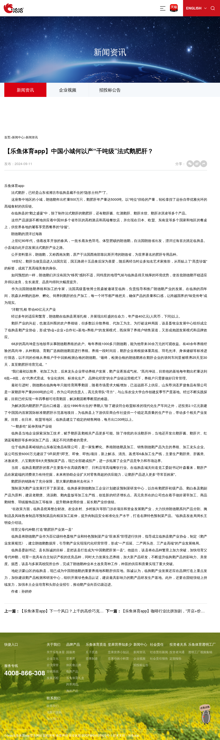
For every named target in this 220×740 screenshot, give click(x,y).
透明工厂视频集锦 (200, 652)
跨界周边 (72, 684)
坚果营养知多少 (120, 644)
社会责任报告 (159, 658)
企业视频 (67, 90)
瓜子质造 (92, 652)
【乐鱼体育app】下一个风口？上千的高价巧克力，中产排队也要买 (77, 610)
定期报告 (176, 658)
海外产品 (72, 690)
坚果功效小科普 (118, 658)
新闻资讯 (25, 90)
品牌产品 (73, 644)
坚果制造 (92, 658)
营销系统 (53, 671)
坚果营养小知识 (118, 652)
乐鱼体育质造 (96, 644)
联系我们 (53, 698)
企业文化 (53, 658)
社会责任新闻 (159, 652)
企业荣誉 (53, 665)
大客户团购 (54, 712)
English (194, 8)
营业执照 (75, 735)
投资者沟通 (177, 652)
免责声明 (62, 735)
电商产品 (72, 671)
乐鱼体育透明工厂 (202, 644)
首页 (7, 137)
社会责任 (157, 644)
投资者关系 (178, 644)
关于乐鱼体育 (56, 652)
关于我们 (53, 644)
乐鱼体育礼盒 (75, 678)
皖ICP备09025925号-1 (97, 735)
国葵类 (70, 652)
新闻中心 (18, 137)
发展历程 (53, 678)
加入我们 (53, 718)
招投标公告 (110, 90)
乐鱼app (133, 735)
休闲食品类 (73, 665)
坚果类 (70, 658)
